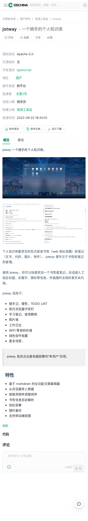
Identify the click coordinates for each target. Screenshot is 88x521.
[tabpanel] (44, 312)
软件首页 (14, 128)
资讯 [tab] (21, 140)
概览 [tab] (6, 140)
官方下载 (57, 128)
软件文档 (35, 128)
